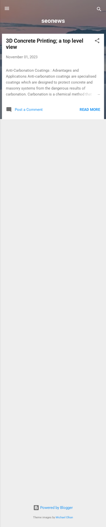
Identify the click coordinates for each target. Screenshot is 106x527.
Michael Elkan (64, 517)
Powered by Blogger (56, 507)
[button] (97, 41)
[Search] (99, 10)
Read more (90, 109)
